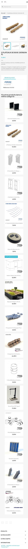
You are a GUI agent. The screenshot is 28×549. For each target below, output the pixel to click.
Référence (6, 87)
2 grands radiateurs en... (14, 118)
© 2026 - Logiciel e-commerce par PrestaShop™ (10, 546)
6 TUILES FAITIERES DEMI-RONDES (14, 223)
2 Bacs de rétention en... (14, 249)
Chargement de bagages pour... (14, 328)
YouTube (6, 522)
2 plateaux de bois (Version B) (14, 145)
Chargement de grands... (14, 354)
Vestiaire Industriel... (14, 458)
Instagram (10, 522)
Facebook (2, 522)
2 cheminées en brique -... (14, 171)
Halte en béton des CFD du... (14, 275)
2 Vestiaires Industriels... (14, 197)
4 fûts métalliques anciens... (14, 380)
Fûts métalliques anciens (14, 432)
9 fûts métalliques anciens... (14, 511)
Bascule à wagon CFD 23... (14, 301)
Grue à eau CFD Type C (14, 406)
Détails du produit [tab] (9, 77)
